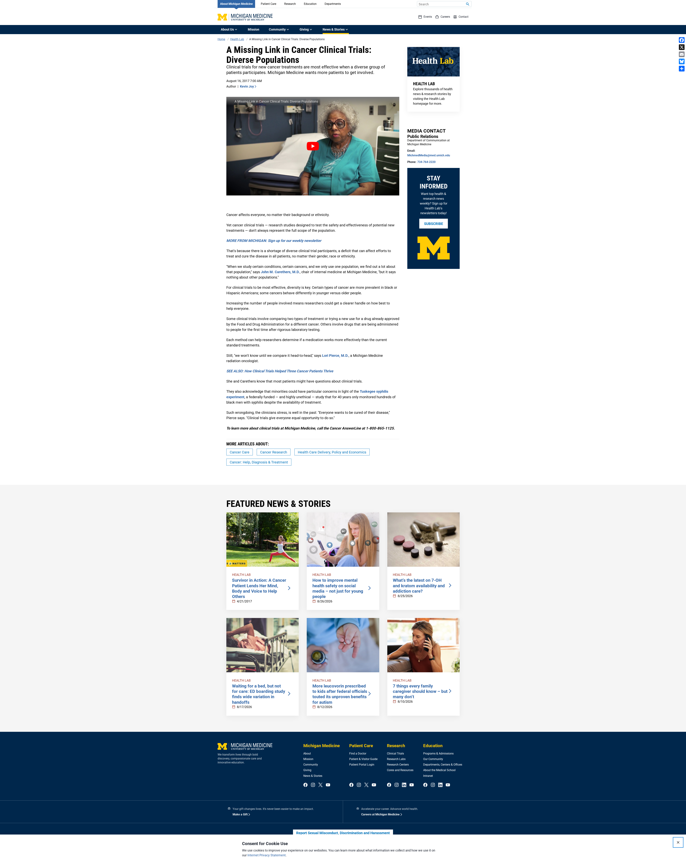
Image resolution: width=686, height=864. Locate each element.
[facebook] (305, 785)
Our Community (433, 759)
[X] (681, 47)
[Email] (681, 54)
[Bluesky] (681, 61)
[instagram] (313, 785)
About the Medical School (439, 770)
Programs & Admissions (438, 753)
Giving (307, 770)
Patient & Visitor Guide (363, 759)
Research (290, 4)
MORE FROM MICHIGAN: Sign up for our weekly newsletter (273, 241)
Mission (253, 29)
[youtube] (328, 785)
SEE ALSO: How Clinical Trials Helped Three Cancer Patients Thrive (279, 371)
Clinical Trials (395, 753)
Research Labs (396, 759)
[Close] (678, 842)
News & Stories (312, 776)
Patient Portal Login (361, 764)
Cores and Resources (400, 770)
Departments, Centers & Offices (442, 764)
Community (310, 764)
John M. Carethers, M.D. (280, 272)
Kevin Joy (247, 86)
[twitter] (320, 785)
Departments (333, 4)
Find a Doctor (357, 753)
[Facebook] (681, 40)
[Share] (681, 68)
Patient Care (268, 4)
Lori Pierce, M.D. (335, 355)
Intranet (428, 776)
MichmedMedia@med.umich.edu (428, 155)
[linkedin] (404, 785)
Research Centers (398, 764)
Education (310, 4)
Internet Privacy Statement (266, 855)
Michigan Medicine (321, 745)
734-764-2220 (426, 162)
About (307, 753)
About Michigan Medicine (236, 4)
